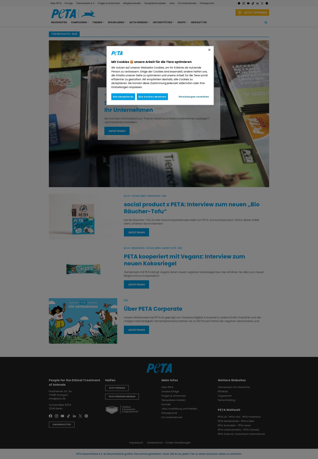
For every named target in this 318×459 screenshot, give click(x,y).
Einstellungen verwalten (194, 96)
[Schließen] (209, 49)
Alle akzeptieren (123, 96)
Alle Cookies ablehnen (152, 96)
